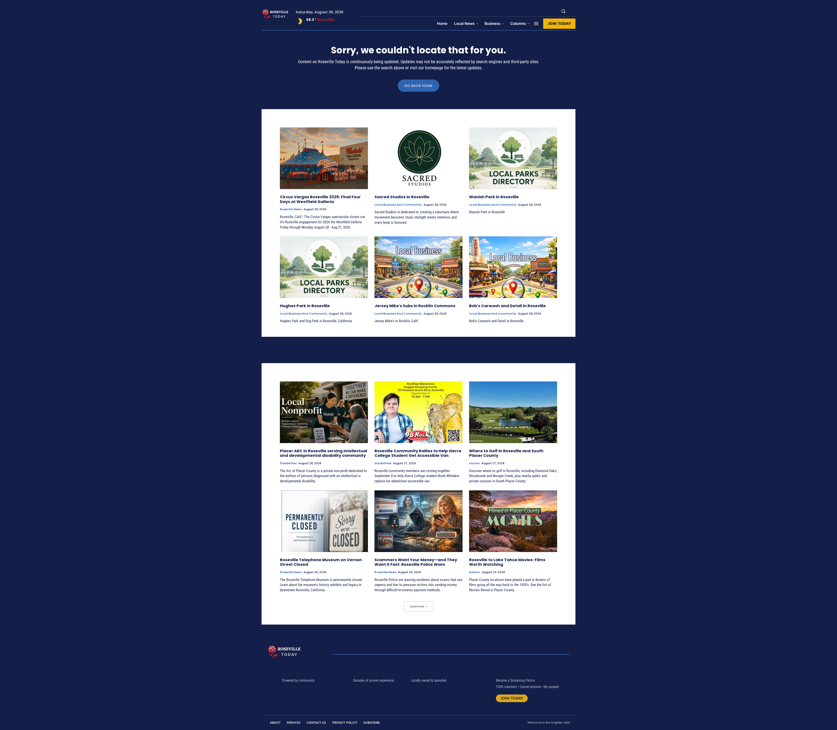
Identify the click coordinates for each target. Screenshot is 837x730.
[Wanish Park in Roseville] (513, 158)
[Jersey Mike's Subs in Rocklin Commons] (418, 267)
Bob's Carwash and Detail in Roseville (507, 305)
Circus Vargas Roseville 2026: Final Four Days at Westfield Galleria (320, 199)
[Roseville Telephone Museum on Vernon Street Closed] (324, 521)
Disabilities (288, 463)
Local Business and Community (398, 205)
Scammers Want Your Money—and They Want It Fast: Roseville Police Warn (415, 562)
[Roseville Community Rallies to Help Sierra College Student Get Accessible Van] (418, 412)
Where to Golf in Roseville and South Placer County (506, 453)
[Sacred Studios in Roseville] (418, 158)
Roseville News (291, 209)
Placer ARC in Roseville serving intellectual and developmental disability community (323, 453)
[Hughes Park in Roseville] (324, 267)
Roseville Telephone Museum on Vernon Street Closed (321, 562)
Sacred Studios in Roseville (401, 197)
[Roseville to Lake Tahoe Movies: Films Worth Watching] (513, 521)
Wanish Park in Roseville (494, 197)
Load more (417, 606)
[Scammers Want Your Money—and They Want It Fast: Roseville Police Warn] (418, 521)
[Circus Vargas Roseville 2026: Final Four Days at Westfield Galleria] (324, 158)
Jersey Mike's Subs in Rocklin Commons (414, 305)
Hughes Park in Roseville (305, 305)
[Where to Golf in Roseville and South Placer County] (513, 412)
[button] (563, 11)
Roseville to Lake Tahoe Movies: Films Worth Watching (507, 562)
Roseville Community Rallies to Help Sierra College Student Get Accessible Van (417, 453)
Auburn (474, 572)
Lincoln (474, 463)
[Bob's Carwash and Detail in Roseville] (513, 267)
